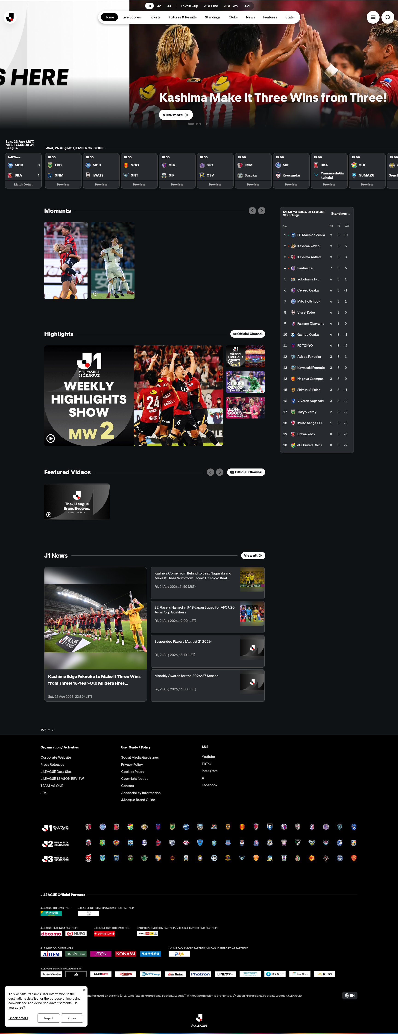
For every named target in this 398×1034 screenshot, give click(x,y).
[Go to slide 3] (205, 124)
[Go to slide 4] (209, 124)
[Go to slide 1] (193, 124)
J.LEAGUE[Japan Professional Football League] (153, 995)
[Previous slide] (252, 210)
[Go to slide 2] (202, 124)
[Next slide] (261, 210)
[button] (373, 17)
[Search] (387, 17)
